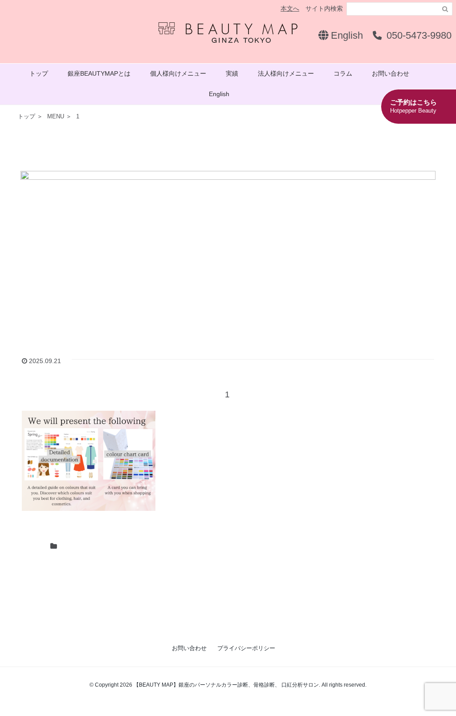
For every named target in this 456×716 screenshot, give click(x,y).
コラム (343, 73)
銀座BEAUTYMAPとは (99, 73)
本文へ (290, 8)
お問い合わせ (390, 73)
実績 (232, 73)
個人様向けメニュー (178, 73)
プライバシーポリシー (246, 648)
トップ (38, 73)
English (345, 35)
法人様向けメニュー (286, 73)
